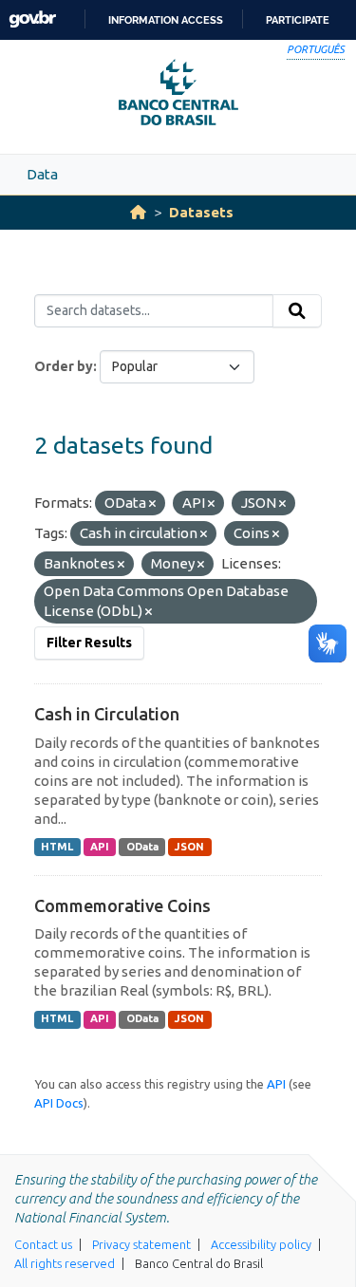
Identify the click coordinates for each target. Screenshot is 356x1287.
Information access (165, 20)
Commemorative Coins (122, 905)
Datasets (201, 212)
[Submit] (297, 311)
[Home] (138, 212)
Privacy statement (141, 1244)
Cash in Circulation (106, 713)
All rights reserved (64, 1263)
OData (142, 846)
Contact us (43, 1244)
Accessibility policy (261, 1244)
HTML (57, 846)
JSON (189, 846)
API (99, 846)
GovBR (32, 19)
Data (42, 174)
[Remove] (152, 504)
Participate (297, 20)
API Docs (59, 1103)
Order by (63, 366)
